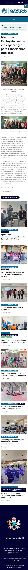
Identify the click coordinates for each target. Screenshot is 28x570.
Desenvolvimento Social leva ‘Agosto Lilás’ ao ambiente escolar (12, 274)
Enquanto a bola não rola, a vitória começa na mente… (12, 407)
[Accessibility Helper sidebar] (26, 6)
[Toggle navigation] (14, 19)
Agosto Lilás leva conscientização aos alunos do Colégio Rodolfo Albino (13, 236)
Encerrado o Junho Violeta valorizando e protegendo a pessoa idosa (12, 495)
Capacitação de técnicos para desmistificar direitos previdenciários (12, 441)
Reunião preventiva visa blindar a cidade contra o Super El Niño (13, 341)
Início (3, 25)
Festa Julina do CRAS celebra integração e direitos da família (13, 374)
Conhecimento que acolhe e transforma (12, 308)
